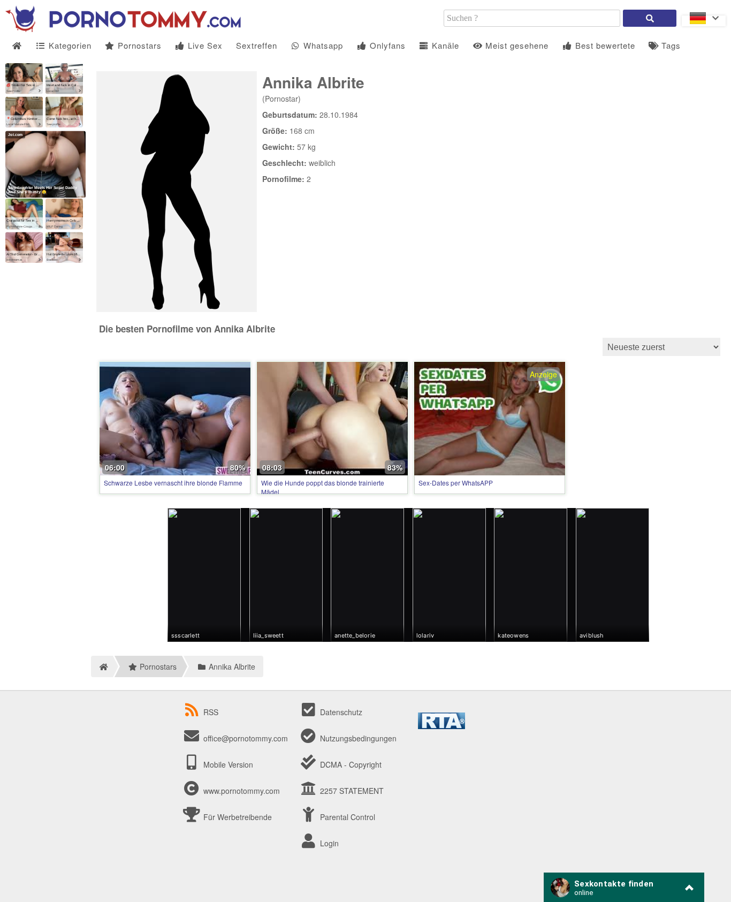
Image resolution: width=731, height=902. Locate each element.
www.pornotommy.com (241, 790)
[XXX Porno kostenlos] (123, 29)
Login (328, 843)
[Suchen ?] (649, 18)
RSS (210, 712)
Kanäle (444, 45)
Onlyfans (386, 45)
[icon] (16, 45)
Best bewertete (604, 45)
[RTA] (441, 726)
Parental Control (346, 817)
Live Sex (204, 45)
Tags (670, 45)
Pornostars (138, 45)
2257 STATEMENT (351, 790)
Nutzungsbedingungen (357, 738)
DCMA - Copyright (350, 764)
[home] (102, 666)
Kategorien (69, 45)
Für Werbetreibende (236, 817)
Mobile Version (227, 764)
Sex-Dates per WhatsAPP (455, 482)
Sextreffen (256, 45)
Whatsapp (322, 45)
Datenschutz (340, 712)
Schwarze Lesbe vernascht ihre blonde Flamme (173, 482)
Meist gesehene (516, 45)
